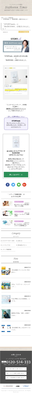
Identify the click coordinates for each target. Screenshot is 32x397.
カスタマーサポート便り (8, 241)
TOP (2, 17)
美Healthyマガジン (22, 245)
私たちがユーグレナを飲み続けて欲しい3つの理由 (21, 205)
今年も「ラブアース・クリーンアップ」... (20, 285)
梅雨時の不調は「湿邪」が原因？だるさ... (20, 314)
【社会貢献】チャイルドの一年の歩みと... (20, 271)
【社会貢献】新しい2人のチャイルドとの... (20, 329)
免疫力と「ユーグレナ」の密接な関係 (21, 215)
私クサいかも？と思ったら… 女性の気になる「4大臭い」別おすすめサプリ (16, 125)
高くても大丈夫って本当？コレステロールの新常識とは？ (21, 224)
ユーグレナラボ (6, 245)
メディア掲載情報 (9, 17)
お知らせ (20, 241)
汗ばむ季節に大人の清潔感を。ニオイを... (20, 300)
